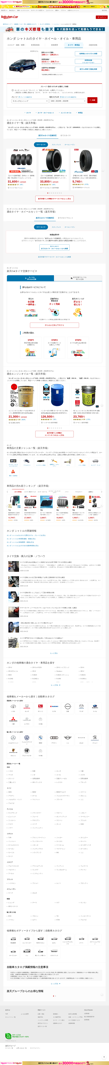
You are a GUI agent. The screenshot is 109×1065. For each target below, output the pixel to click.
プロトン (35, 916)
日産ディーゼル (61, 778)
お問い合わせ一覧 (21, 1048)
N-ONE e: (35, 678)
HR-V (82, 671)
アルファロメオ (13, 866)
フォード (35, 816)
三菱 (81, 771)
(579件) (16, 520)
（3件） (54, 419)
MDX (10, 675)
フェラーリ (84, 866)
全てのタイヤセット (65, 218)
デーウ (34, 902)
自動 (93, 45)
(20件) (63, 520)
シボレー (83, 813)
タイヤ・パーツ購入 (59, 1020)
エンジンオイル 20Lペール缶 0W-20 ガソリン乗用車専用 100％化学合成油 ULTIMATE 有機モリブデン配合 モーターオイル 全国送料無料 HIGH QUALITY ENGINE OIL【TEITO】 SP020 (22, 412)
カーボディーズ (85, 845)
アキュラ (83, 782)
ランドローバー (37, 841)
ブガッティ (84, 883)
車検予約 (40, 1017)
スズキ (82, 775)
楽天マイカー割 (42, 1026)
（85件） (23, 419)
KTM (58, 920)
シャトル (56, 24)
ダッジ (58, 824)
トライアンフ (36, 852)
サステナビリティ (35, 1048)
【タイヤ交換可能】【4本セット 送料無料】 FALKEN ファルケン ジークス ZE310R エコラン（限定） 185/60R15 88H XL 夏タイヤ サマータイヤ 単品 (21, 177)
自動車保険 (71, 1023)
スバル (58, 775)
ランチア (35, 870)
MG (57, 852)
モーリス (11, 852)
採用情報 (86, 1020)
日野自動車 (84, 778)
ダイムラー (84, 837)
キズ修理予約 (57, 1017)
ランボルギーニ (61, 870)
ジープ (34, 824)
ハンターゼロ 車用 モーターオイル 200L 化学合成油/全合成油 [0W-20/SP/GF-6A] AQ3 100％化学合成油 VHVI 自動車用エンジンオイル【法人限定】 (54, 412)
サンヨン (83, 902)
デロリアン (36, 820)
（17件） (88, 419)
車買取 (35, 45)
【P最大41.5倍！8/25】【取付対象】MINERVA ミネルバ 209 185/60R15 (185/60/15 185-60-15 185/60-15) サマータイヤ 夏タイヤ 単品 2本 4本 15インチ (85, 177)
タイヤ (28, 113)
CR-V (10, 667)
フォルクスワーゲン (63, 796)
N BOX (34, 675)
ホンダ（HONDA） (45, 24)
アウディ (11, 796)
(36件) (31, 520)
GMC (82, 824)
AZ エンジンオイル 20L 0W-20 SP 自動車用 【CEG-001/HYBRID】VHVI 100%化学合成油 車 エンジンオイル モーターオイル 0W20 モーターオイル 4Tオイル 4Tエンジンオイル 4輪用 (86, 412)
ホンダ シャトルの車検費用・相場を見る (20, 542)
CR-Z (34, 671)
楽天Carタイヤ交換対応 (47, 135)
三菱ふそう (12, 782)
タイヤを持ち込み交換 (31, 278)
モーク (10, 856)
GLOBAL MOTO (15, 423)
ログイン (103, 17)
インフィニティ (37, 828)
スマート (83, 792)
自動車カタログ (57, 1023)
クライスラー (36, 813)
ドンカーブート (85, 916)
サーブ (10, 893)
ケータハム (60, 845)
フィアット (60, 866)
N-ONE (10, 678)
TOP (6, 1014)
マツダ (10, 775)
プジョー (35, 883)
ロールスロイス (13, 845)
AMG (10, 792)
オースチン (84, 849)
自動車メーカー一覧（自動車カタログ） (25, 24)
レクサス (59, 782)
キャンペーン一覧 (10, 1017)
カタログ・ (15, 45)
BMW (34, 792)
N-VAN (58, 678)
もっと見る (54, 653)
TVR (9, 837)
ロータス (59, 841)
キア (57, 902)
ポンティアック (61, 816)
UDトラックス (37, 782)
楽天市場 (104, 10)
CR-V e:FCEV (37, 667)
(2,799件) (48, 520)
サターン (59, 813)
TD (57, 916)
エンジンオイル (66, 113)
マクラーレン (60, 849)
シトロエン (12, 883)
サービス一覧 (9, 1048)
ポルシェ (83, 796)
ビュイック (12, 816)
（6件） (21, 184)
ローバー (83, 841)
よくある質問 (25, 1014)
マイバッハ (36, 799)
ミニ (81, 799)
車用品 (80, 113)
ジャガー (59, 837)
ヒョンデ (11, 902)
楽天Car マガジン (43, 1023)
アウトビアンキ (37, 866)
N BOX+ (83, 675)
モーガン (11, 849)
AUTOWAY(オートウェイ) (82, 187)
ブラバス (59, 799)
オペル (34, 796)
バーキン (11, 920)
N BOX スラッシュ (62, 675)
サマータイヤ (41, 144)
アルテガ (11, 803)
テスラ (10, 824)
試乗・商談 (41, 1014)
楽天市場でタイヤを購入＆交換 (80, 278)
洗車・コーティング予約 (75, 1017)
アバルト (11, 873)
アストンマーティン (39, 837)
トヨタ (10, 771)
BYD (9, 916)
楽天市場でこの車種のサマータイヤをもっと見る (54, 199)
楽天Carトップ (7, 24)
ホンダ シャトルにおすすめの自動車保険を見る (23, 545)
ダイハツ (11, 778)
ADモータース (13, 906)
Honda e (59, 671)
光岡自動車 (36, 778)
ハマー (10, 828)
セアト (34, 920)
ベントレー (12, 841)
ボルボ (34, 893)
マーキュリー (84, 816)
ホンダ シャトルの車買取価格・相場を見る (21, 539)
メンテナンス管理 (43, 1020)
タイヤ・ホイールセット (46, 113)
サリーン (59, 820)
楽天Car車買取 (72, 1014)
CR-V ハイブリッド (62, 667)
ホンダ (58, 771)
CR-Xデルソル (13, 671)
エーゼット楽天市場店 (81, 422)
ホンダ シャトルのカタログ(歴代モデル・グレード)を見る (26, 535)
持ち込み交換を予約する (54, 325)
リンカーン (12, 820)
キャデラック (12, 813)
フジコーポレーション (16, 188)
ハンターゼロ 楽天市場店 (50, 422)
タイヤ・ (74, 45)
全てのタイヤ (65, 135)
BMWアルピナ (61, 792)
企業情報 (86, 1013)
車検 (54, 45)
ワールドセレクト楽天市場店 (50, 188)
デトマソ (83, 870)
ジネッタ (35, 845)
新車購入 (55, 1014)
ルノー (58, 883)
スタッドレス (56, 144)
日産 (33, 771)
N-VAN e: (83, 678)
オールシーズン (70, 144)
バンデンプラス (37, 849)
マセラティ (12, 870)
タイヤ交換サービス (74, 1020)
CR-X (82, 667)
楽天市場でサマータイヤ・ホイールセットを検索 (54, 257)
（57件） (86, 184)
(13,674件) (80, 520)
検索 (93, 100)
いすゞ (34, 775)
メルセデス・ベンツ (15, 799)
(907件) (96, 520)
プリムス (83, 820)
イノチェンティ (37, 873)
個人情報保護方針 (89, 1016)
